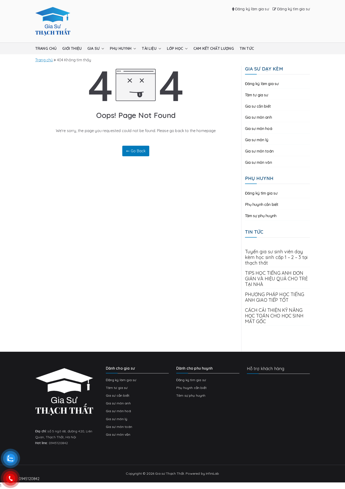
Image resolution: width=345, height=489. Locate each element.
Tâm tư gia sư (256, 95)
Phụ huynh (120, 48)
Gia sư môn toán (259, 151)
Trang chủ (46, 48)
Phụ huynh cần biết (262, 204)
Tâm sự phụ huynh (261, 215)
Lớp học (175, 48)
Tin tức (247, 48)
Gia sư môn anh (258, 117)
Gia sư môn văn (258, 162)
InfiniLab (212, 473)
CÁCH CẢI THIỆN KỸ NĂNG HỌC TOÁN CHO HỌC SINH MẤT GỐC (274, 315)
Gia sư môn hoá (258, 128)
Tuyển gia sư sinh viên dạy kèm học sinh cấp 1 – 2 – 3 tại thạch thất (276, 257)
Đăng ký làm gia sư (251, 9)
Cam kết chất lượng (213, 48)
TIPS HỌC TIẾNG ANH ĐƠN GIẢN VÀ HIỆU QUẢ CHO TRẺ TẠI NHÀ (276, 278)
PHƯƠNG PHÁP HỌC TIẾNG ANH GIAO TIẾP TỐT (274, 297)
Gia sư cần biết (258, 106)
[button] (102, 48)
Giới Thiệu (72, 48)
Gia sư (93, 48)
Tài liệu (149, 48)
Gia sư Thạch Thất (169, 473)
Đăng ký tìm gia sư (293, 9)
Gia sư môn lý (256, 139)
